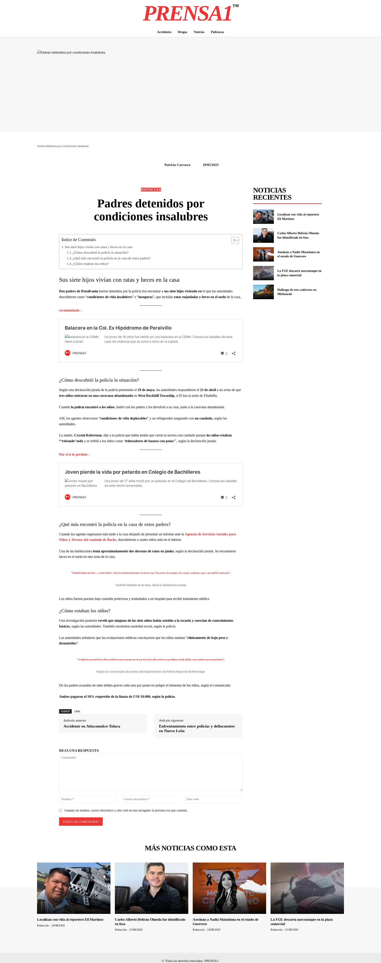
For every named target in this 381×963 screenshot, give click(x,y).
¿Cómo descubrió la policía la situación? (101, 252)
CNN (77, 711)
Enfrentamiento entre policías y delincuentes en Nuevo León (197, 728)
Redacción (43, 925)
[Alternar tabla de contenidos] (233, 240)
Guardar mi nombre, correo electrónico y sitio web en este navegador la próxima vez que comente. (126, 810)
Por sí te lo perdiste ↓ (74, 454)
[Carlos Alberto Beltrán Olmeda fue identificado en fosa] (263, 235)
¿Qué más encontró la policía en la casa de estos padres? (112, 258)
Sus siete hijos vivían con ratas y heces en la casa (99, 247)
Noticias (151, 189)
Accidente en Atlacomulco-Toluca (92, 726)
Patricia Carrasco (177, 165)
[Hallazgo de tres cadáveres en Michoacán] (263, 292)
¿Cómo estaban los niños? (91, 263)
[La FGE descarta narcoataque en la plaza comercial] (263, 273)
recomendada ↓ (70, 310)
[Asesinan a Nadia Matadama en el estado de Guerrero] (263, 254)
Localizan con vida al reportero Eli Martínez (70, 919)
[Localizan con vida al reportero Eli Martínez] (263, 217)
